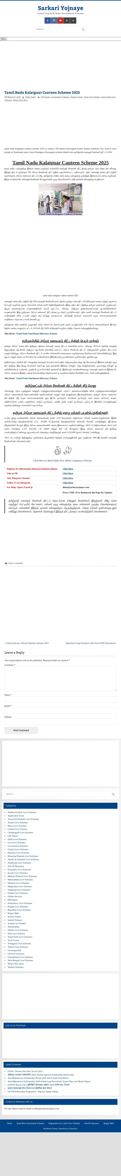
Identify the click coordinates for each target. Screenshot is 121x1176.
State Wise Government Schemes (30, 1123)
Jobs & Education (16, 866)
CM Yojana (45, 97)
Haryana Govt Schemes (18, 852)
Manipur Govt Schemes (18, 883)
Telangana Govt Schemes (19, 943)
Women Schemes (15, 967)
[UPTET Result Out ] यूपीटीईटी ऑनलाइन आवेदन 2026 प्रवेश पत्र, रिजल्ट (39, 1084)
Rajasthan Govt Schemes (19, 910)
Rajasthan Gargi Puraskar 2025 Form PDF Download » (91, 643)
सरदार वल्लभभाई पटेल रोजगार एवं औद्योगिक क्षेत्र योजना (30, 1088)
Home (9, 1123)
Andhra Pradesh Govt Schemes (22, 812)
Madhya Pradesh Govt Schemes (22, 876)
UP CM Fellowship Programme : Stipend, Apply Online (33, 1091)
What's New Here (20, 100)
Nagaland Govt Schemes (19, 889)
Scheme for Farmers (17, 923)
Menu (3, 39)
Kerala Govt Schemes (18, 873)
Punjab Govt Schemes (18, 906)
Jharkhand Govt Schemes (19, 862)
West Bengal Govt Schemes (20, 960)
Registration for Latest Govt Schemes (64, 1123)
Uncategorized (14, 950)
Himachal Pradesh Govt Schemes (23, 856)
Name (8, 695)
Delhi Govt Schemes (17, 839)
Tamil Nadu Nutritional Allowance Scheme (36, 333)
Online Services (15, 896)
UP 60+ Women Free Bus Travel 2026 (25, 1071)
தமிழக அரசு (93, 168)
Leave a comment (15, 563)
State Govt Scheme (92, 97)
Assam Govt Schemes (18, 822)
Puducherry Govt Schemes (20, 903)
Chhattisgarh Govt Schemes (20, 832)
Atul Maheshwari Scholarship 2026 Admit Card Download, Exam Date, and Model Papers (49, 1081)
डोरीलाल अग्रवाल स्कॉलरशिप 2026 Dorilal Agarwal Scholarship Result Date (41, 1074)
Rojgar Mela (13, 913)
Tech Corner (13, 940)
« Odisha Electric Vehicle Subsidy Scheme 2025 (26, 643)
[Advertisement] (60, 67)
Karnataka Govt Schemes (19, 869)
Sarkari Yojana (77, 97)
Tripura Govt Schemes (18, 947)
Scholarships (13, 926)
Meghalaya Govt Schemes (20, 886)
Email (8, 706)
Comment (9, 665)
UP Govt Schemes (16, 953)
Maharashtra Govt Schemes (20, 879)
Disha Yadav (30, 97)
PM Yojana (13, 899)
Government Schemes (60, 97)
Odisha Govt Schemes (18, 893)
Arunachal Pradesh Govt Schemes (23, 819)
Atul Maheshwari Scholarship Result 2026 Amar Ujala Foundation (38, 1078)
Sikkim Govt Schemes (18, 930)
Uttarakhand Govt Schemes (20, 957)
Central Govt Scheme (17, 829)
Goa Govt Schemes (16, 842)
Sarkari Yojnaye (60, 8)
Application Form (16, 815)
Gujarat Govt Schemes (18, 849)
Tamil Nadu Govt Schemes (20, 937)
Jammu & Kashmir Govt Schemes (23, 859)
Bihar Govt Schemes (17, 826)
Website (8, 717)
